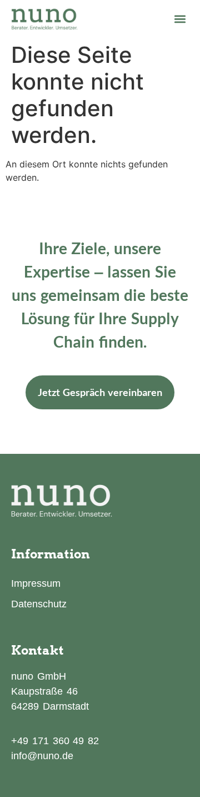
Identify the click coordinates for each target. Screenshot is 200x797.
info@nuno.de (42, 755)
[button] (180, 18)
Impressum (36, 583)
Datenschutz (39, 604)
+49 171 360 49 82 (55, 740)
